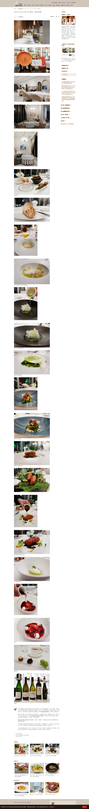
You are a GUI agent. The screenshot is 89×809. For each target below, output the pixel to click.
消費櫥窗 (64, 79)
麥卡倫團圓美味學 (65, 111)
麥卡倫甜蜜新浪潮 (65, 108)
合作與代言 (64, 71)
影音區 (71, 5)
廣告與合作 (25, 802)
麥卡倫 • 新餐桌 (64, 114)
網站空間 (63, 124)
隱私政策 (55, 806)
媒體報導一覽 (65, 68)
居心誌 (62, 120)
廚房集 (33, 5)
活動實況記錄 (65, 65)
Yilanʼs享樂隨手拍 (20, 8)
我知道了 (84, 806)
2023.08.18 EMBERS (49, 774)
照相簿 (67, 5)
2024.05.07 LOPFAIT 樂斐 (20, 755)
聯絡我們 (29, 802)
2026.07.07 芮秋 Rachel (50, 794)
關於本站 (15, 802)
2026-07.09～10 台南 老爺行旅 (36, 794)
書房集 (49, 5)
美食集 (25, 5)
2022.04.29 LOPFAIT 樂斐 (35, 755)
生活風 (46, 5)
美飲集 (29, 5)
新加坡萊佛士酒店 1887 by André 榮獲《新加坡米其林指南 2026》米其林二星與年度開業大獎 (68, 87)
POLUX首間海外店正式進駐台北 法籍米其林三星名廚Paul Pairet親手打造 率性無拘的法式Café (68, 93)
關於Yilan (64, 2)
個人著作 (68, 2)
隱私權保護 (20, 802)
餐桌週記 (58, 5)
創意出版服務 (54, 2)
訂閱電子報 (73, 2)
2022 (25, 8)
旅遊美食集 (41, 5)
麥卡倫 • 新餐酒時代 (65, 105)
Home (15, 8)
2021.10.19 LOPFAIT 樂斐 (50, 755)
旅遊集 (36, 5)
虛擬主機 (72, 124)
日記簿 (53, 5)
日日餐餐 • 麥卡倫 (65, 117)
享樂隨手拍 (63, 5)
